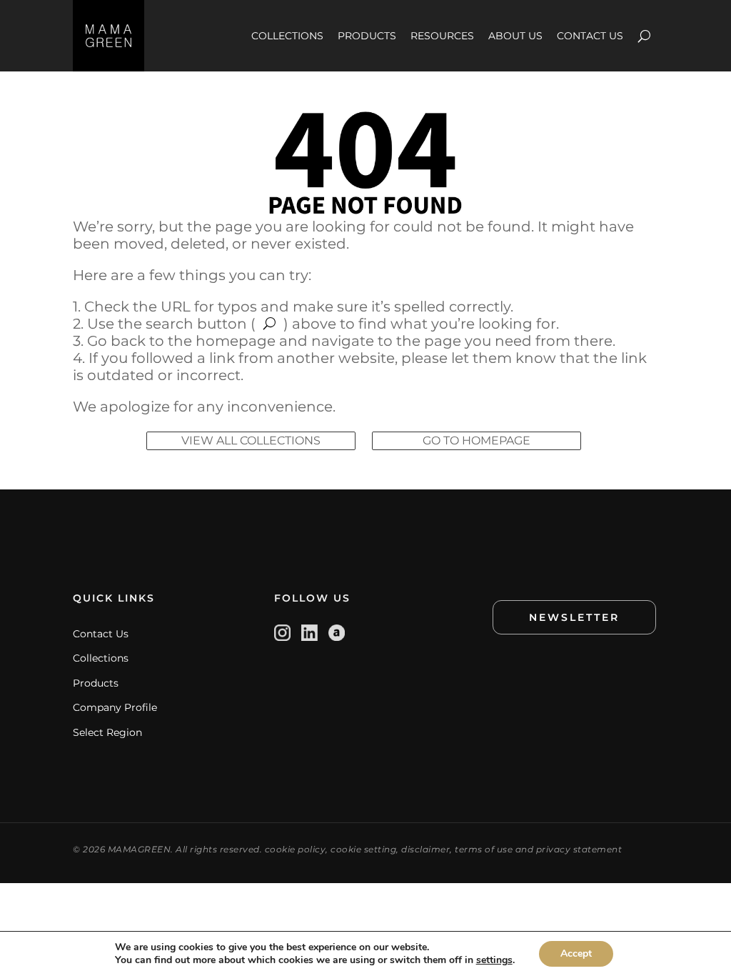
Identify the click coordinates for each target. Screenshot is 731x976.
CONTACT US (590, 35)
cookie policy (295, 849)
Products (96, 683)
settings (494, 960)
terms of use (484, 849)
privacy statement (579, 849)
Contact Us (100, 633)
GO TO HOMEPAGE (476, 440)
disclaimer (425, 849)
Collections (100, 658)
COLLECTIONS (287, 35)
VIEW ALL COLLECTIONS (251, 440)
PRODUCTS (367, 35)
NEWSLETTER (574, 617)
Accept (576, 953)
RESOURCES (442, 35)
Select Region (107, 732)
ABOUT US (515, 35)
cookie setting (363, 849)
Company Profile (115, 707)
